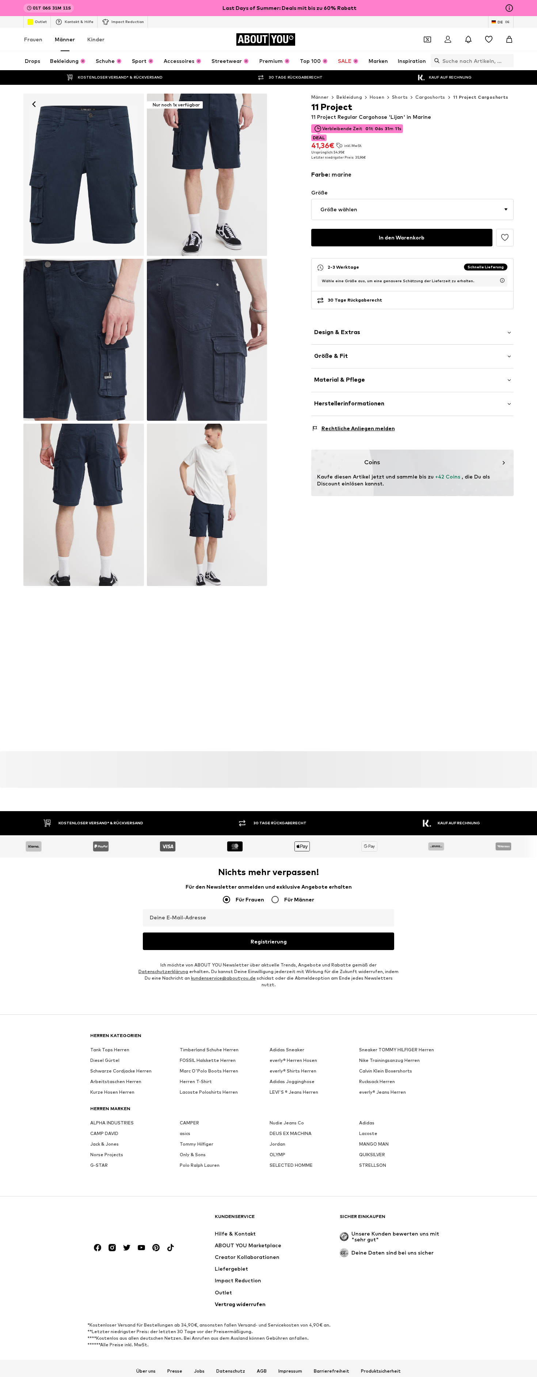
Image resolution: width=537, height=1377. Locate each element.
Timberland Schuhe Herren (209, 1050)
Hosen (377, 97)
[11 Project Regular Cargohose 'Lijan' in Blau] (83, 340)
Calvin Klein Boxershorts (385, 1071)
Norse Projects (106, 1155)
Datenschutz (230, 1371)
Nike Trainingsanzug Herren (389, 1060)
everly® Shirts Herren (293, 1071)
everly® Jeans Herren (382, 1092)
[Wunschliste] (488, 39)
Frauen (33, 39)
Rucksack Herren (377, 1082)
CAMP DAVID (104, 1133)
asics (185, 1133)
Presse (174, 1371)
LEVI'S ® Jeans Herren (294, 1092)
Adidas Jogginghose (292, 1082)
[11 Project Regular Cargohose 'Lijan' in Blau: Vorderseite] (83, 175)
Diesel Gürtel (104, 1060)
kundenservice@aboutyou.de (223, 978)
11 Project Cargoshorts (481, 97)
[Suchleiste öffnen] (435, 60)
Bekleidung (349, 97)
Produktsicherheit (381, 1371)
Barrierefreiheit (331, 1371)
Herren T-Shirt (196, 1082)
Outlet (41, 21)
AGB (262, 1371)
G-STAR (99, 1165)
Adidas (366, 1123)
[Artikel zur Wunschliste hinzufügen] (505, 237)
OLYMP (277, 1155)
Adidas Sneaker (287, 1050)
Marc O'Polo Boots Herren (209, 1071)
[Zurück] (34, 104)
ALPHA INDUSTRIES (112, 1123)
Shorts (400, 97)
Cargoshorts (430, 97)
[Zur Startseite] (130, 1220)
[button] (412, 209)
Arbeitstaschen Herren (115, 1082)
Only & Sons (193, 1155)
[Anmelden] (447, 39)
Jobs (199, 1371)
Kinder (95, 39)
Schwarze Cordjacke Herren (121, 1071)
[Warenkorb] (509, 39)
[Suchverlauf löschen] (508, 61)
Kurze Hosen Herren (112, 1092)
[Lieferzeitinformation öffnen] (502, 280)
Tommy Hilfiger (196, 1144)
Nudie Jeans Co (287, 1123)
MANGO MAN (374, 1144)
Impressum (290, 1371)
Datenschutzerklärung (163, 972)
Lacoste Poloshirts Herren (209, 1092)
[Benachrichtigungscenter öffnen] (468, 39)
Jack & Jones (104, 1144)
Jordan (277, 1144)
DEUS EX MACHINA (291, 1133)
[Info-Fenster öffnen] (509, 8)
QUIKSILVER (372, 1155)
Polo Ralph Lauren (200, 1165)
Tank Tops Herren (109, 1050)
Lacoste (368, 1133)
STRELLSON (372, 1165)
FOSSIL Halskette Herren (208, 1060)
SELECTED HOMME (291, 1165)
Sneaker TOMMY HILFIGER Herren (396, 1050)
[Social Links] (97, 1248)
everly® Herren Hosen (293, 1060)
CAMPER (189, 1123)
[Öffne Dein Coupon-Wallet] (427, 39)
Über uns (146, 1371)
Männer (65, 39)
